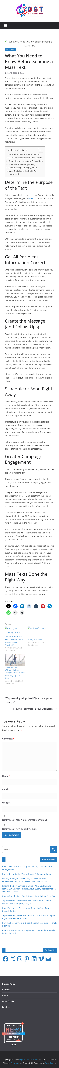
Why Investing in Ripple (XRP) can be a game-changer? (28, 700)
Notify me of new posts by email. (19, 828)
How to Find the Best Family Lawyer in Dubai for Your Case (29, 896)
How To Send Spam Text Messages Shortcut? (14, 642)
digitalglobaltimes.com (13, 1033)
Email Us (6, 1007)
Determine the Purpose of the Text (24, 154)
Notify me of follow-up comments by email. (24, 819)
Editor (22, 73)
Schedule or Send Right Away (22, 164)
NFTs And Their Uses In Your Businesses (33, 708)
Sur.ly (18, 1040)
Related (16, 174)
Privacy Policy (8, 984)
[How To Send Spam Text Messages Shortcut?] (15, 632)
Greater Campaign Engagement (23, 167)
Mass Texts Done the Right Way (23, 171)
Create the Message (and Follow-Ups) (26, 161)
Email (6, 789)
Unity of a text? (35, 639)
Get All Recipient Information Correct (25, 157)
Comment (8, 738)
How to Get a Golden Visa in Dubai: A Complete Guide (26, 874)
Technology (10, 49)
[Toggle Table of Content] (39, 150)
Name (6, 776)
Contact (6, 989)
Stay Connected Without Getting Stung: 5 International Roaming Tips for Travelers (15, 672)
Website (6, 802)
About (5, 995)
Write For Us (8, 1001)
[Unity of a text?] (38, 632)
